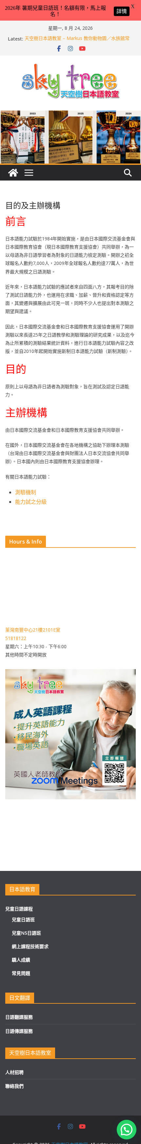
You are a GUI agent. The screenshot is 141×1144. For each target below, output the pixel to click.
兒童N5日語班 (26, 933)
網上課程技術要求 (30, 946)
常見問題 (21, 973)
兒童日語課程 (19, 909)
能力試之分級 (31, 501)
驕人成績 (21, 960)
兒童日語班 (23, 919)
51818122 (15, 638)
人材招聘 (14, 1072)
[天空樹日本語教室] (13, 173)
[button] (126, 1129)
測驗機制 (25, 492)
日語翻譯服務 (19, 1017)
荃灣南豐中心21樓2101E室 (32, 630)
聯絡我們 (14, 1086)
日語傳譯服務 (19, 1031)
